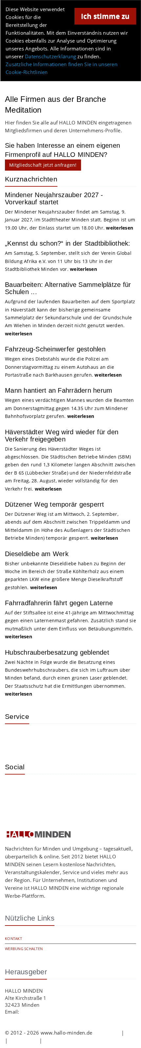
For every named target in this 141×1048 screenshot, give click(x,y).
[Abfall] (57, 738)
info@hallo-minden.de (46, 1011)
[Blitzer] (36, 738)
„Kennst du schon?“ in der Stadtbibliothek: (68, 243)
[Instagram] (15, 789)
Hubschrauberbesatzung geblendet (57, 652)
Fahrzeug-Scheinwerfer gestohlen (55, 349)
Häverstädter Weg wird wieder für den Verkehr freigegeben (61, 435)
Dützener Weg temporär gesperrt (54, 504)
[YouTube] (57, 789)
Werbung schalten (24, 948)
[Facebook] (36, 789)
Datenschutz (23, 1040)
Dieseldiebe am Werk (37, 553)
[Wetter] (15, 738)
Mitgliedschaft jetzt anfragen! (43, 165)
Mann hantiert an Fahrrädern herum (58, 390)
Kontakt (13, 938)
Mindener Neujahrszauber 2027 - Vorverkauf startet (54, 198)
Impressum (107, 1032)
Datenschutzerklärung (50, 56)
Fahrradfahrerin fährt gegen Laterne (59, 603)
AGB (131, 1032)
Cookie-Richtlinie (62, 1040)
